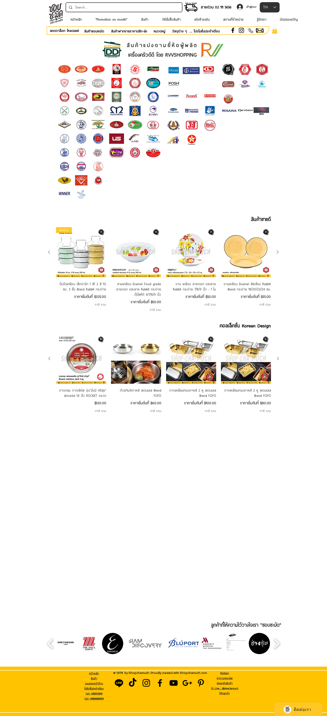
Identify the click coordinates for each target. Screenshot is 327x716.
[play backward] (50, 643)
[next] (261, 113)
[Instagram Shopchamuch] (146, 683)
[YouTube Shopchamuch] (174, 683)
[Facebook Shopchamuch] (160, 683)
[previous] (230, 113)
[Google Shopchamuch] (187, 683)
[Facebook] (232, 30)
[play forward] (276, 643)
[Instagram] (241, 30)
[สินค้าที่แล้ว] (49, 252)
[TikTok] (133, 683)
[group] (163, 269)
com (204, 673)
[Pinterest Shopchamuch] (201, 683)
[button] (274, 30)
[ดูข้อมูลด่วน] (136, 252)
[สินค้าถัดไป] (278, 252)
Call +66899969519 (94, 698)
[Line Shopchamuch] (119, 683)
